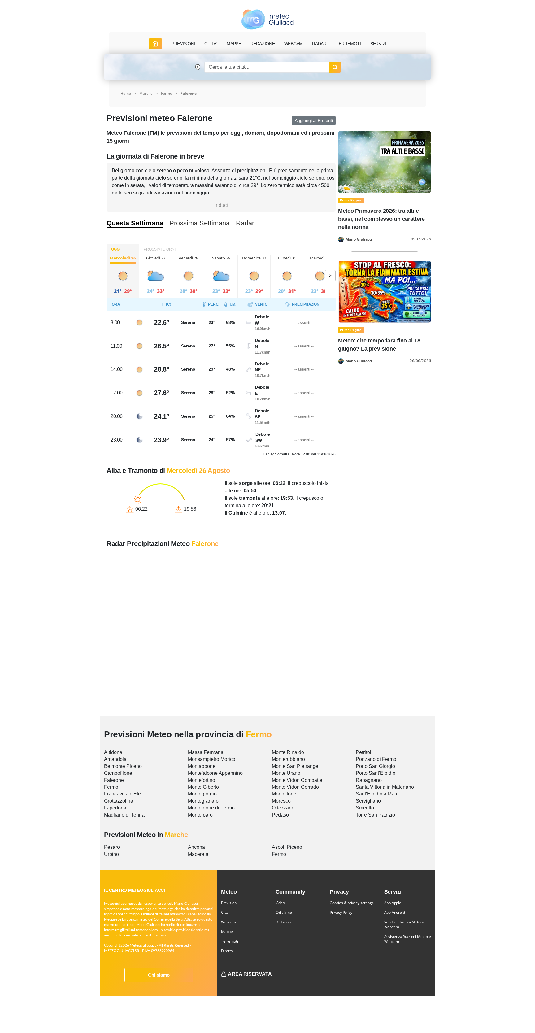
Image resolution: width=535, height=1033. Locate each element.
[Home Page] (155, 43)
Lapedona (115, 807)
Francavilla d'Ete (122, 793)
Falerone (114, 780)
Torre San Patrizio (375, 814)
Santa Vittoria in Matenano (385, 787)
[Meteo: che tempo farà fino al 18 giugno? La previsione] (384, 291)
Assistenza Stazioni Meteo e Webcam (407, 939)
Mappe (227, 931)
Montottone (284, 793)
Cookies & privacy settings (351, 902)
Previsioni (229, 902)
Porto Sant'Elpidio (375, 773)
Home (125, 93)
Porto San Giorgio (375, 766)
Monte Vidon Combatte (297, 780)
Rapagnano (369, 780)
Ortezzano (283, 807)
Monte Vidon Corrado (295, 787)
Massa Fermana (206, 752)
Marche (146, 93)
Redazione (284, 922)
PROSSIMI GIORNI (160, 249)
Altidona (113, 752)
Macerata (198, 854)
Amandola (115, 759)
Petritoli (364, 752)
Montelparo (200, 814)
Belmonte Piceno (123, 766)
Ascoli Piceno (287, 847)
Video (280, 902)
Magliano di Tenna (124, 814)
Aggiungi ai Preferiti (314, 120)
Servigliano (368, 801)
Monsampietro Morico (211, 759)
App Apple (392, 902)
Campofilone (118, 773)
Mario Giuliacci (359, 239)
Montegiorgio (202, 793)
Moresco (281, 801)
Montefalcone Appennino (215, 773)
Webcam (293, 43)
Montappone (201, 766)
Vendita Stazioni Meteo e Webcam (405, 924)
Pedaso (280, 814)
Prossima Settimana (199, 223)
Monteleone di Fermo (211, 807)
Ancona (196, 847)
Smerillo (365, 807)
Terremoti (229, 941)
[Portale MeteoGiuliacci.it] (267, 19)
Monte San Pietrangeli (296, 766)
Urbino (111, 854)
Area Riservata (250, 974)
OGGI (115, 249)
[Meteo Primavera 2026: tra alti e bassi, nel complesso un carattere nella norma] (384, 161)
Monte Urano (286, 773)
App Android (394, 912)
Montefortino (201, 780)
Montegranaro (203, 801)
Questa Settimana (135, 223)
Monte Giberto (203, 787)
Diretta (227, 950)
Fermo (166, 93)
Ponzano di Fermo (376, 759)
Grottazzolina (118, 801)
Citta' (225, 912)
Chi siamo (159, 975)
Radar (319, 43)
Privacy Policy (341, 912)
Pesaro (112, 847)
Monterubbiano (288, 759)
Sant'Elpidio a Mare (377, 793)
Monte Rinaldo (288, 752)
